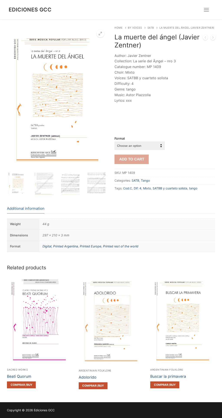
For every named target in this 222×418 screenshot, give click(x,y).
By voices (135, 27)
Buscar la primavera (168, 376)
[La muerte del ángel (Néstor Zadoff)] (212, 38)
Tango (145, 180)
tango (193, 188)
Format (119, 138)
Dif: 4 (137, 188)
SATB (150, 27)
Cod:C (127, 188)
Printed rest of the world (120, 246)
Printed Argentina (65, 246)
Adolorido (87, 377)
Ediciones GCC (30, 9)
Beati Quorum (19, 376)
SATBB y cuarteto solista (170, 188)
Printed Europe (90, 246)
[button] (100, 33)
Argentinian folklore (95, 370)
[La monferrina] (205, 38)
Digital (46, 246)
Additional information (25, 208)
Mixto (147, 188)
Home (118, 27)
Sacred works (17, 369)
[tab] (25, 208)
